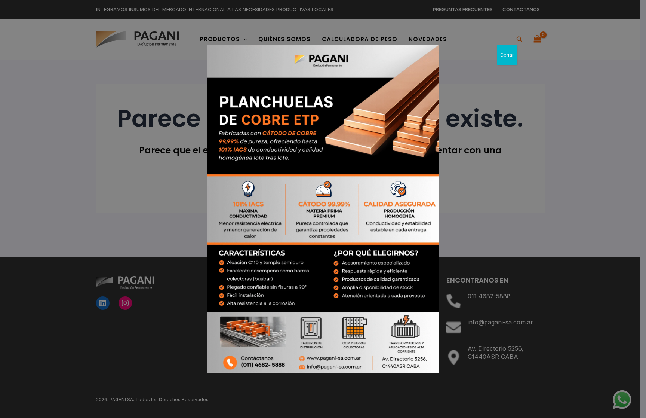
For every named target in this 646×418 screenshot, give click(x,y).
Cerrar (507, 55)
